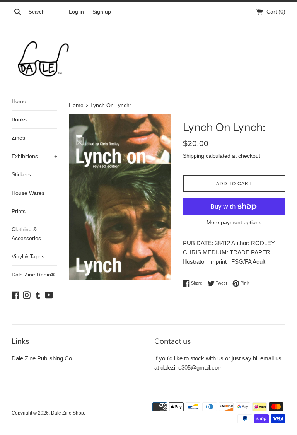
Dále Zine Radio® (33, 274)
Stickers (21, 174)
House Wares (28, 193)
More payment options (234, 222)
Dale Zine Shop (67, 413)
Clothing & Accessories (26, 233)
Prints (19, 211)
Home (19, 101)
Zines (18, 138)
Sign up (101, 12)
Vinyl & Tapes (28, 256)
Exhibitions (34, 156)
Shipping (193, 156)
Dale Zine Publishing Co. (42, 358)
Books (19, 119)
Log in (76, 12)
